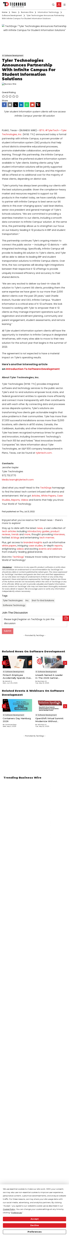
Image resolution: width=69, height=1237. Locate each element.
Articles (36, 495)
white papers (9, 545)
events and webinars (50, 548)
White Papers (48, 495)
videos (20, 548)
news (40, 528)
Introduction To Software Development (33, 369)
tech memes (46, 537)
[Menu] (64, 4)
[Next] (65, 663)
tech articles (9, 531)
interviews (59, 534)
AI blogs (15, 537)
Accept (35, 1219)
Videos (24, 499)
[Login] (58, 4)
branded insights (33, 542)
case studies (36, 545)
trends (15, 534)
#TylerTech (52, 130)
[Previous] (4, 663)
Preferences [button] (16, 1212)
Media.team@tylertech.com (18, 479)
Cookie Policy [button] (9, 1209)
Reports (15, 499)
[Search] (53, 4)
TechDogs (46, 487)
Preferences (35, 1232)
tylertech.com (44, 452)
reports (58, 545)
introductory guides (38, 531)
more (27, 534)
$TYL (42, 130)
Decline (34, 1225)
